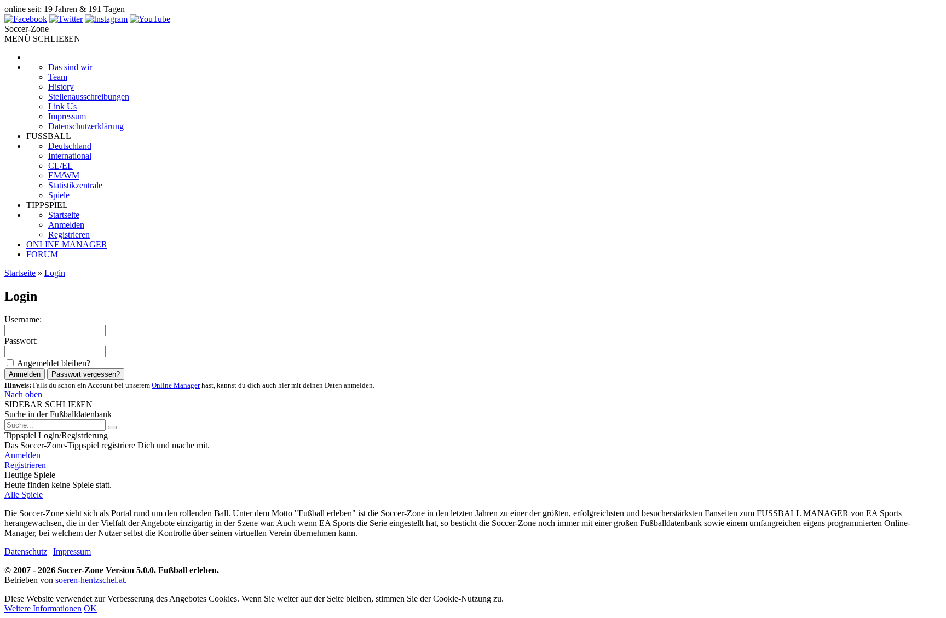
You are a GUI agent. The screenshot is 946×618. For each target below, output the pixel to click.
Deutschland (69, 146)
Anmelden (66, 224)
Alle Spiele (23, 494)
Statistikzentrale (75, 185)
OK (90, 608)
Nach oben (23, 394)
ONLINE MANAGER (66, 244)
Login (54, 273)
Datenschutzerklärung (86, 126)
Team (57, 77)
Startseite (63, 215)
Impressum (67, 116)
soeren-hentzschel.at (90, 580)
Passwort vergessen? (85, 374)
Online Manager (176, 385)
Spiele (59, 195)
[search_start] (112, 427)
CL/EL (60, 165)
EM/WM (63, 175)
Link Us (62, 106)
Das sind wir (70, 67)
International (69, 155)
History (61, 86)
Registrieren (69, 234)
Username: (23, 319)
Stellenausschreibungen (88, 96)
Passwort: (21, 340)
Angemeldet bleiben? (53, 363)
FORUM (42, 254)
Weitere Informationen (43, 608)
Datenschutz (25, 551)
